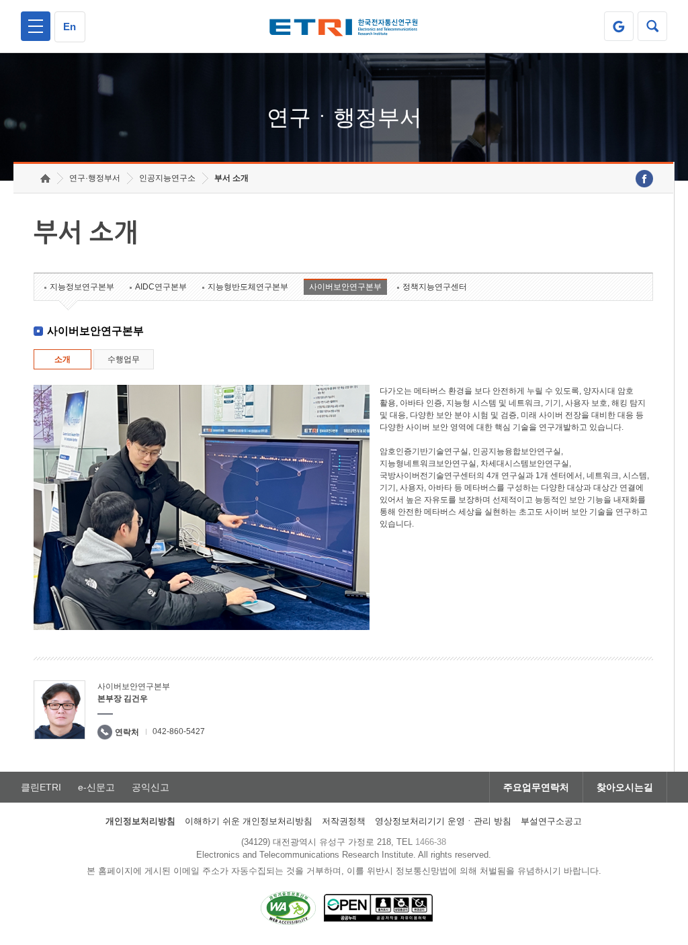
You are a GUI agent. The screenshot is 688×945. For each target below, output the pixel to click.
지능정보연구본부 (82, 286)
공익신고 (150, 787)
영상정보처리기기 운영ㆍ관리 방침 (443, 821)
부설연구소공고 (551, 821)
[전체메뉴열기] (35, 26)
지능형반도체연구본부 (248, 286)
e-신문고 (96, 787)
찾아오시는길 (625, 787)
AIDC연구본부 (161, 286)
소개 (62, 359)
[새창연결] (644, 178)
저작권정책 (344, 821)
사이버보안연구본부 (345, 286)
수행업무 (124, 359)
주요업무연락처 (536, 787)
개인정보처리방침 (140, 821)
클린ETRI (41, 787)
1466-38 (430, 842)
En (69, 26)
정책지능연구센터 (434, 286)
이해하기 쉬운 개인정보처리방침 (248, 821)
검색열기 (652, 26)
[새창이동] (619, 26)
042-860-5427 (179, 731)
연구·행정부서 (94, 178)
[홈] (45, 178)
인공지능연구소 (167, 178)
